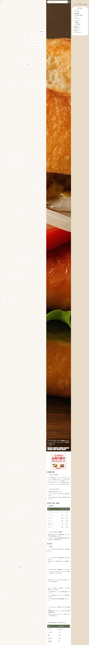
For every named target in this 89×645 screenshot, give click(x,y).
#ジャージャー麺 (33, 81)
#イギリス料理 (7, 597)
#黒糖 (23, 255)
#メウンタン (15, 468)
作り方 (76, 17)
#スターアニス (17, 159)
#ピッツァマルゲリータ (35, 43)
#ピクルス (58, 449)
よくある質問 (77, 24)
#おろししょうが (16, 516)
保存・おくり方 (78, 25)
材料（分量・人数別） (79, 15)
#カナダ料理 (20, 567)
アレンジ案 (77, 20)
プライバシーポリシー (78, 32)
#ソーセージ (55, 447)
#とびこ (19, 59)
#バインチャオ (42, 539)
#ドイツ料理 (50, 447)
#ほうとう (28, 38)
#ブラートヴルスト (26, 506)
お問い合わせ (76, 30)
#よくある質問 (38, 615)
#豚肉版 (28, 64)
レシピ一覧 (76, 11)
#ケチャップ (61, 447)
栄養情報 (76, 22)
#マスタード (50, 449)
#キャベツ (63, 449)
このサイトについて (77, 28)
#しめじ (10, 81)
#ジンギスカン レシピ (14, 277)
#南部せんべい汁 (8, 302)
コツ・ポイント (78, 18)
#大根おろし (41, 31)
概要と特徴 (77, 13)
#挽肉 (36, 187)
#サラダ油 (23, 210)
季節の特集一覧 (76, 27)
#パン (54, 449)
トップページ (76, 10)
